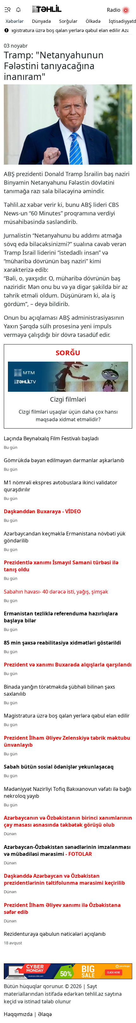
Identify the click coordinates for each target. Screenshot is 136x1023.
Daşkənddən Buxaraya (42, 511)
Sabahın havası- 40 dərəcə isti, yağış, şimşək (56, 591)
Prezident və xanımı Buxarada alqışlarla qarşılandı (68, 664)
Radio (114, 9)
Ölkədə (93, 21)
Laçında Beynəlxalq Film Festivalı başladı (51, 438)
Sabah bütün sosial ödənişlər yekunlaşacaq (59, 766)
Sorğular (68, 21)
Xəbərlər (15, 21)
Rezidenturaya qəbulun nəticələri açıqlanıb (55, 933)
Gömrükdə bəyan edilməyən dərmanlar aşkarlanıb (64, 460)
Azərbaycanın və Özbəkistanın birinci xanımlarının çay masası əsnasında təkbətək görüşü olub (68, 821)
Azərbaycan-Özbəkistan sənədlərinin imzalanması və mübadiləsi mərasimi (67, 850)
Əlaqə (45, 1014)
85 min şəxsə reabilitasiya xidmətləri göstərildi (62, 642)
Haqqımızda (18, 1014)
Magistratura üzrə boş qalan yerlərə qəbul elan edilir (67, 715)
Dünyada (41, 21)
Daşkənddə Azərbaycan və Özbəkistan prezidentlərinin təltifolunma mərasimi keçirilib (64, 879)
